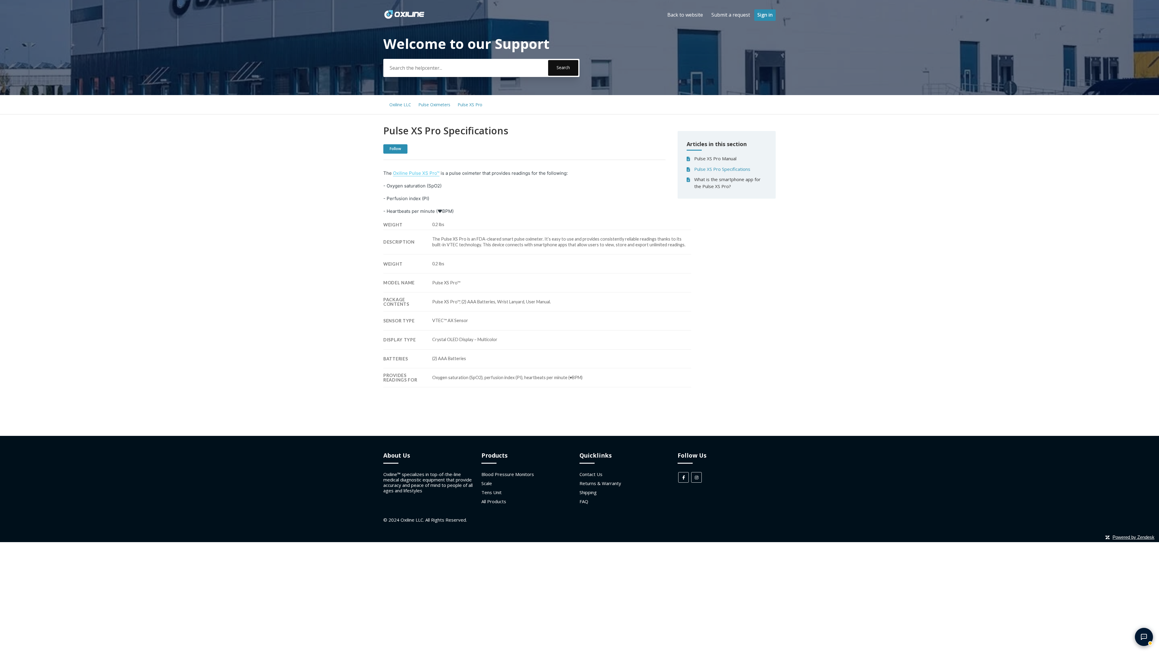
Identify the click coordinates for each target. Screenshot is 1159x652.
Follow (395, 148)
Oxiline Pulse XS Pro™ (416, 173)
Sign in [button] (765, 14)
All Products (493, 501)
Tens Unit (491, 492)
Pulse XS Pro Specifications (722, 169)
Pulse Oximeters (434, 104)
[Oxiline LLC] (404, 18)
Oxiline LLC (400, 104)
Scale (486, 483)
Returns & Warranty (600, 483)
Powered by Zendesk (1133, 537)
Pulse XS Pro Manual (715, 158)
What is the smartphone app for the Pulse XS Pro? (727, 182)
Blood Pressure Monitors (507, 474)
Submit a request (730, 14)
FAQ (584, 501)
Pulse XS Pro (470, 104)
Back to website (685, 14)
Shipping (588, 492)
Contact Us (591, 474)
